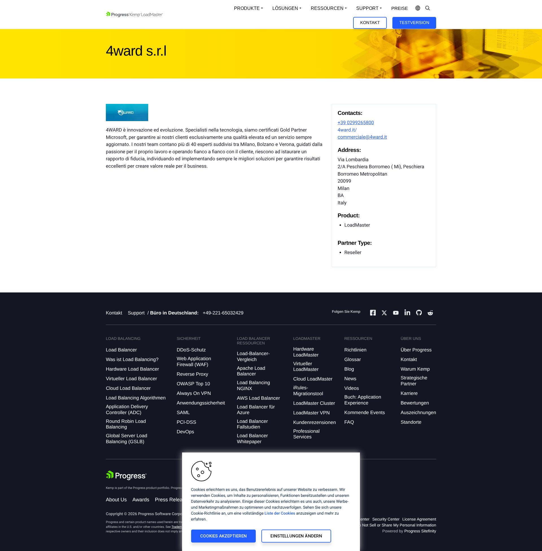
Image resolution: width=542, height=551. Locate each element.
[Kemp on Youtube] (396, 313)
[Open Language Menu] (418, 8)
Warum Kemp (415, 369)
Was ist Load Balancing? (132, 359)
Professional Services (306, 434)
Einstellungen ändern (296, 536)
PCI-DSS (186, 422)
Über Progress (416, 350)
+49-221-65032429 (223, 313)
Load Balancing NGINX (253, 385)
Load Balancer (121, 350)
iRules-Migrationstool (308, 390)
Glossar (352, 359)
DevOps (185, 431)
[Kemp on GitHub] (419, 313)
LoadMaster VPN (311, 413)
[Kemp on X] (384, 313)
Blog (349, 369)
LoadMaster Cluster (314, 403)
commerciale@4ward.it (362, 137)
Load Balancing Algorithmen (136, 398)
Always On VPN (194, 393)
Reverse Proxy (192, 374)
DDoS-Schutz (191, 350)
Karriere (409, 393)
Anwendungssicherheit (201, 403)
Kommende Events (364, 412)
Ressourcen (327, 8)
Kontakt (370, 22)
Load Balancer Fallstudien (252, 424)
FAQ (349, 422)
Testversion (414, 22)
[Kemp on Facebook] (373, 313)
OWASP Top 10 (193, 383)
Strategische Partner (414, 380)
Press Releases (173, 499)
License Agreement (419, 519)
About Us (116, 499)
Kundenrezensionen (314, 422)
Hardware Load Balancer (132, 369)
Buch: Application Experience (362, 399)
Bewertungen (415, 403)
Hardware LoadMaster (306, 351)
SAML (183, 412)
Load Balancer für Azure (256, 409)
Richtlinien (355, 350)
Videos (351, 388)
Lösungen (285, 8)
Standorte (411, 422)
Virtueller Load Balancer (131, 378)
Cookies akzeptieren (223, 536)
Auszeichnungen (418, 412)
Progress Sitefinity (420, 531)
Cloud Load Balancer (128, 388)
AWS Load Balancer (258, 398)
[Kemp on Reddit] (430, 313)
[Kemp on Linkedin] (407, 313)
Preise (399, 8)
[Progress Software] (126, 475)
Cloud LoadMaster (313, 379)
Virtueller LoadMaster (306, 366)
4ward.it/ (347, 130)
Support (367, 8)
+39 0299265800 (356, 123)
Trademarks (179, 527)
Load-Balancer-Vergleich (253, 356)
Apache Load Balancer (251, 371)
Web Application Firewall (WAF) (194, 361)
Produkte (247, 8)
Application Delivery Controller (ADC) (127, 409)
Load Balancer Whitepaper (252, 438)
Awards (140, 499)
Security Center (385, 519)
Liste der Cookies (280, 513)
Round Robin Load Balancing (126, 424)
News (350, 378)
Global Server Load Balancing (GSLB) (126, 438)
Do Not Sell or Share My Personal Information (396, 525)
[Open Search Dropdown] (428, 8)
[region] (271, 501)
